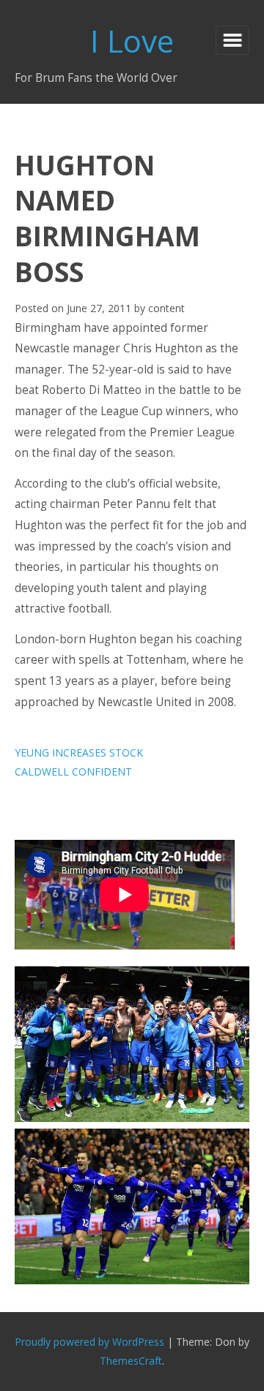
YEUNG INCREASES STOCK (79, 752)
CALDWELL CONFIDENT (73, 771)
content (166, 308)
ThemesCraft (131, 1361)
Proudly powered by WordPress (89, 1342)
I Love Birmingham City (132, 44)
